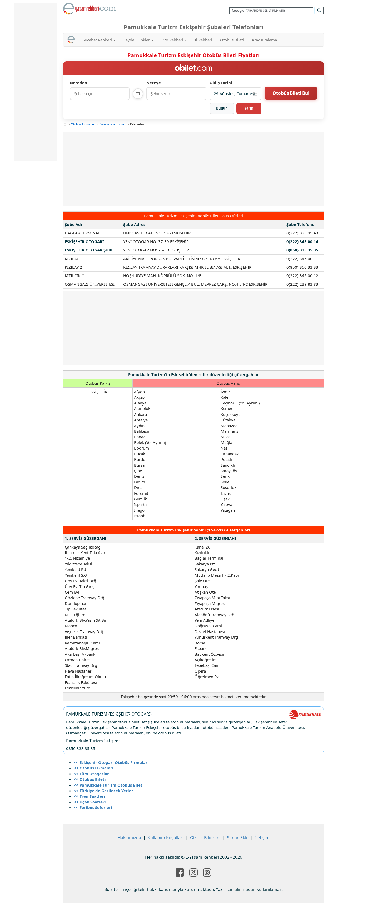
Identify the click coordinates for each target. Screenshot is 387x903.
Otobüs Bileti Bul (290, 93)
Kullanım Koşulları (165, 838)
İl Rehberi (203, 39)
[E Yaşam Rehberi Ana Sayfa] (89, 9)
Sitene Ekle (238, 838)
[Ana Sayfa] (65, 124)
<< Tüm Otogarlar (91, 773)
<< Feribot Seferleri (93, 807)
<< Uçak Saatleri (90, 802)
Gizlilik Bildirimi (205, 838)
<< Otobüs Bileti (90, 779)
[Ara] (319, 10)
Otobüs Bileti (232, 39)
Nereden (78, 82)
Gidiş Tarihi (221, 82)
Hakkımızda (129, 838)
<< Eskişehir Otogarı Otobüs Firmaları (111, 762)
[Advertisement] (193, 169)
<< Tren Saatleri (89, 796)
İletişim (262, 838)
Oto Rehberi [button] (172, 39)
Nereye (153, 82)
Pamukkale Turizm (112, 124)
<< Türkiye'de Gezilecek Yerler (103, 790)
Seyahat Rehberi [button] (98, 39)
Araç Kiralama (264, 39)
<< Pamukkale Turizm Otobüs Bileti (109, 785)
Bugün (222, 108)
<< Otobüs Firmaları (93, 768)
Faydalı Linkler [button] (137, 39)
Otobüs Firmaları (83, 124)
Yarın (249, 108)
